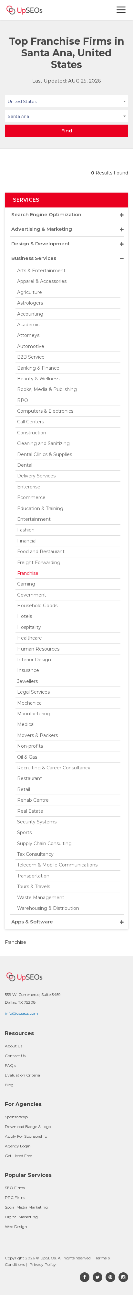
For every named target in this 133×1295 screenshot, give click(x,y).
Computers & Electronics (45, 411)
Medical (26, 724)
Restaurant (29, 778)
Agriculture (29, 292)
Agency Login (18, 1146)
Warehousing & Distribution (48, 908)
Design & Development (40, 243)
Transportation (33, 876)
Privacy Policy (42, 1264)
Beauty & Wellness (38, 379)
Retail (23, 789)
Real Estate (30, 811)
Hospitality (29, 627)
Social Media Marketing (26, 1207)
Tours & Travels (33, 886)
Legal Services (33, 692)
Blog (9, 1084)
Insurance (28, 670)
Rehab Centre (33, 800)
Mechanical (30, 703)
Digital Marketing (21, 1216)
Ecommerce (31, 497)
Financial (26, 541)
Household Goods (37, 605)
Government (31, 595)
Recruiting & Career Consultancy (53, 768)
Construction (31, 433)
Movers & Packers (37, 735)
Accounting (30, 314)
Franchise (27, 573)
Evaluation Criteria (22, 1075)
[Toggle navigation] (121, 10)
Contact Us (15, 1055)
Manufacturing (33, 714)
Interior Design (34, 660)
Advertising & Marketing (41, 229)
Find (66, 131)
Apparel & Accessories (41, 281)
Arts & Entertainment (41, 271)
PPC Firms (15, 1197)
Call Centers (30, 422)
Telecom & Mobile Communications (57, 865)
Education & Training (40, 508)
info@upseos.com (21, 1013)
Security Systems (36, 822)
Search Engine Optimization (46, 214)
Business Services (33, 258)
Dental (24, 465)
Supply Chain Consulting (44, 843)
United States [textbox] (22, 101)
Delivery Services (36, 476)
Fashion (26, 530)
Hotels (24, 616)
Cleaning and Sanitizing (43, 443)
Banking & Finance (38, 368)
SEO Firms (15, 1187)
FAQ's (10, 1065)
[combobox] (66, 102)
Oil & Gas (27, 757)
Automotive (30, 346)
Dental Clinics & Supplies (44, 454)
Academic (28, 325)
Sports (24, 832)
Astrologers (30, 303)
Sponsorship (16, 1116)
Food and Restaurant (41, 551)
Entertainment (34, 519)
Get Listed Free (18, 1155)
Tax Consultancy (35, 854)
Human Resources (38, 649)
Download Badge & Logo (28, 1126)
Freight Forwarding (38, 562)
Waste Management (40, 897)
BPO (22, 400)
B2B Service (31, 357)
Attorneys (28, 335)
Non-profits (30, 746)
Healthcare (29, 638)
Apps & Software (32, 922)
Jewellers (27, 681)
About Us (13, 1046)
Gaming (26, 584)
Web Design (16, 1226)
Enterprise (28, 487)
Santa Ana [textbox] (18, 116)
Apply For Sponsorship (26, 1136)
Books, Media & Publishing (47, 389)
